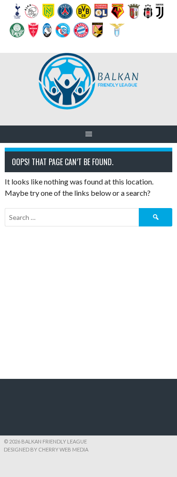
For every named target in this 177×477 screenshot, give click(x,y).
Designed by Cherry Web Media (46, 449)
